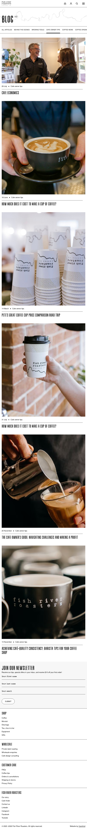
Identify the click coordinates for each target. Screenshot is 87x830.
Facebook (5, 814)
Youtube (5, 818)
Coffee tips (6, 773)
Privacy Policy (7, 783)
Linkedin (5, 807)
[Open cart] (65, 3)
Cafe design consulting (10, 756)
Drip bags (5, 725)
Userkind (82, 826)
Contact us (6, 804)
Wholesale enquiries (9, 752)
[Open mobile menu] (83, 3)
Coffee (4, 718)
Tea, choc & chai (8, 728)
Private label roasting (10, 749)
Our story (5, 797)
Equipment (6, 731)
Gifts (3, 735)
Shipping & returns (9, 780)
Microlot (5, 721)
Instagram (5, 811)
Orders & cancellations (10, 776)
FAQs (4, 770)
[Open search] (77, 3)
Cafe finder (6, 801)
